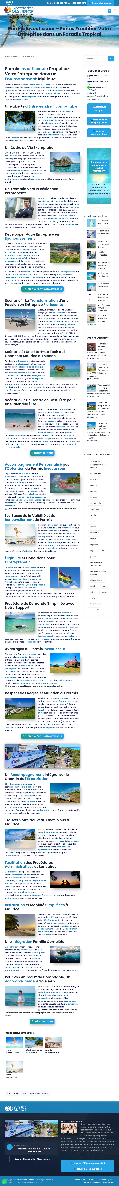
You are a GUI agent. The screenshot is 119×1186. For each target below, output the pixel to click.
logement (94, 544)
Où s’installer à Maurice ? (103, 222)
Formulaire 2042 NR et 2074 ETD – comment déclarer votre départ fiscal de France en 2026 (98, 430)
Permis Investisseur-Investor (35, 1093)
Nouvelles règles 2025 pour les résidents (97, 320)
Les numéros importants (103, 285)
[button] (31, 1159)
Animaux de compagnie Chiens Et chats (98, 465)
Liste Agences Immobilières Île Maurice (104, 308)
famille (93, 515)
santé (105, 586)
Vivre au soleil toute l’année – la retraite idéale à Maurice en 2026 (98, 389)
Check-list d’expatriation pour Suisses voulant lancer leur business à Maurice (98, 408)
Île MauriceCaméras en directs (103, 244)
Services (77, 1179)
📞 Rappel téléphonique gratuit (87, 1163)
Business (93, 491)
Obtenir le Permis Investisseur (42, 289)
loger (92, 550)
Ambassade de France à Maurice (103, 297)
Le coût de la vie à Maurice (103, 232)
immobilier (94, 533)
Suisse (92, 592)
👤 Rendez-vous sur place (99, 133)
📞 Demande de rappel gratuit (99, 121)
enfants (93, 497)
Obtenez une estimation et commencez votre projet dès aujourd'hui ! (99, 190)
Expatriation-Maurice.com (28, 1180)
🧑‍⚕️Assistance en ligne (99, 108)
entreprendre (95, 503)
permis (93, 556)
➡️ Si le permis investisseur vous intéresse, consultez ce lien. (34, 686)
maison (104, 550)
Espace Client (108, 1182)
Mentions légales (105, 1179)
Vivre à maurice (13, 56)
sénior (104, 592)
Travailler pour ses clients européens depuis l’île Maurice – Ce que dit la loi (99, 349)
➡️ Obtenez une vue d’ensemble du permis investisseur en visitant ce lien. (41, 508)
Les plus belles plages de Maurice (104, 265)
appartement (95, 473)
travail (92, 598)
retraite (93, 586)
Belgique (93, 485)
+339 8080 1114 (60, 3)
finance (93, 521)
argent (93, 479)
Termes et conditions (92, 1182)
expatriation (12, 1093)
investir (93, 539)
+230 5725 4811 (79, 3)
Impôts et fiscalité (102, 253)
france (93, 527)
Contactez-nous (42, 453)
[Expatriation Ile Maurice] (18, 10)
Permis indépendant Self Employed (98, 564)
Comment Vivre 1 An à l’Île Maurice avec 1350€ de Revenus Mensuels (98, 370)
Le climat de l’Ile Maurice (103, 274)
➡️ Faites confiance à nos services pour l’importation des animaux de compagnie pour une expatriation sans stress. (41, 1012)
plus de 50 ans (96, 580)
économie (94, 610)
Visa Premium (96, 604)
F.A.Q (85, 1179)
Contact (92, 1179)
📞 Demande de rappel (100, 3)
